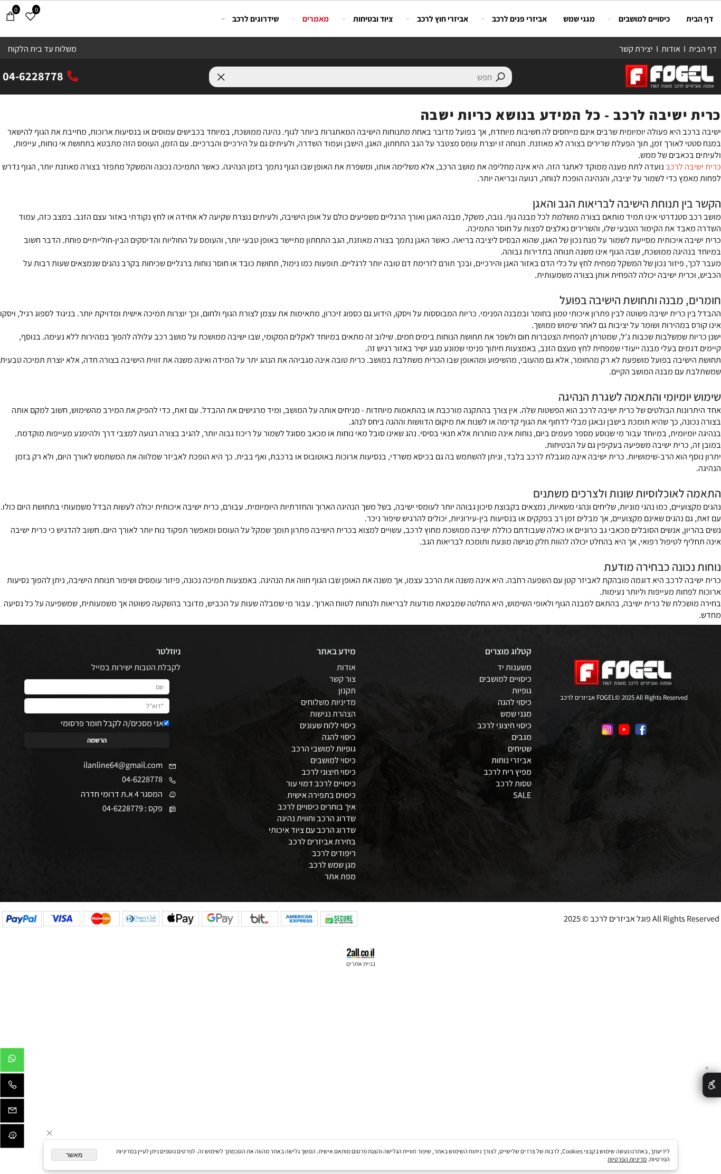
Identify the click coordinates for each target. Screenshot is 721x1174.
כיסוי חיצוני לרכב (328, 771)
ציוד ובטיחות (373, 18)
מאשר (74, 1155)
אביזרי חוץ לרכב (442, 18)
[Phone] (12, 1087)
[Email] (12, 1112)
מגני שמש (579, 18)
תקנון (347, 690)
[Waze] (12, 1138)
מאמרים (315, 18)
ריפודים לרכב (334, 853)
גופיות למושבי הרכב (323, 748)
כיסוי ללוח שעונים (328, 725)
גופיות (522, 690)
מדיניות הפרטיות (627, 1159)
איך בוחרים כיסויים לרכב (317, 806)
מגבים (521, 737)
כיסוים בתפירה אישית (321, 795)
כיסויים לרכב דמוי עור (321, 783)
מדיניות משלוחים (328, 702)
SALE (522, 795)
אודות (670, 48)
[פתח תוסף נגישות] (712, 1085)
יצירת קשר (636, 48)
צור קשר (342, 678)
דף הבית (703, 48)
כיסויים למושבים (644, 18)
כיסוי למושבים (333, 760)
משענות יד (514, 667)
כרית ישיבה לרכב (693, 166)
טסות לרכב (514, 783)
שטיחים (520, 748)
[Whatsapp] (12, 1062)
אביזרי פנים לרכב (519, 18)
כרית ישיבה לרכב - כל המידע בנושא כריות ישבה (571, 115)
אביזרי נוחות (511, 760)
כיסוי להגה (515, 702)
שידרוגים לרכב (255, 18)
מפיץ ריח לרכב (507, 771)
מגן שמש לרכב (332, 864)
